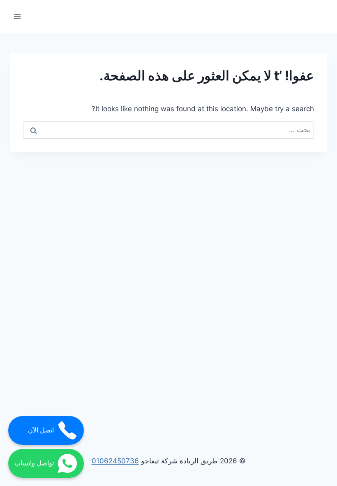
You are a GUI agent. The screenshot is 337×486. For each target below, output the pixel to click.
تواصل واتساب (34, 463)
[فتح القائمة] (17, 16)
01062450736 (115, 461)
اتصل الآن (41, 430)
